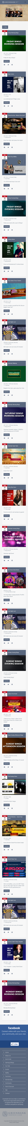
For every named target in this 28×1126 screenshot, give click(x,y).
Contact (7, 1093)
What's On (8, 1055)
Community (8, 1083)
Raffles (7, 1073)
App (6, 1090)
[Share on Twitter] (8, 64)
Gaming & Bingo (9, 1062)
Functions (8, 1076)
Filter (5, 27)
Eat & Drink (8, 1059)
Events (7, 1069)
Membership (8, 1079)
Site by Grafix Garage (14, 1122)
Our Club (7, 1066)
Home (7, 1052)
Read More (6, 61)
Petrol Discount (9, 1086)
